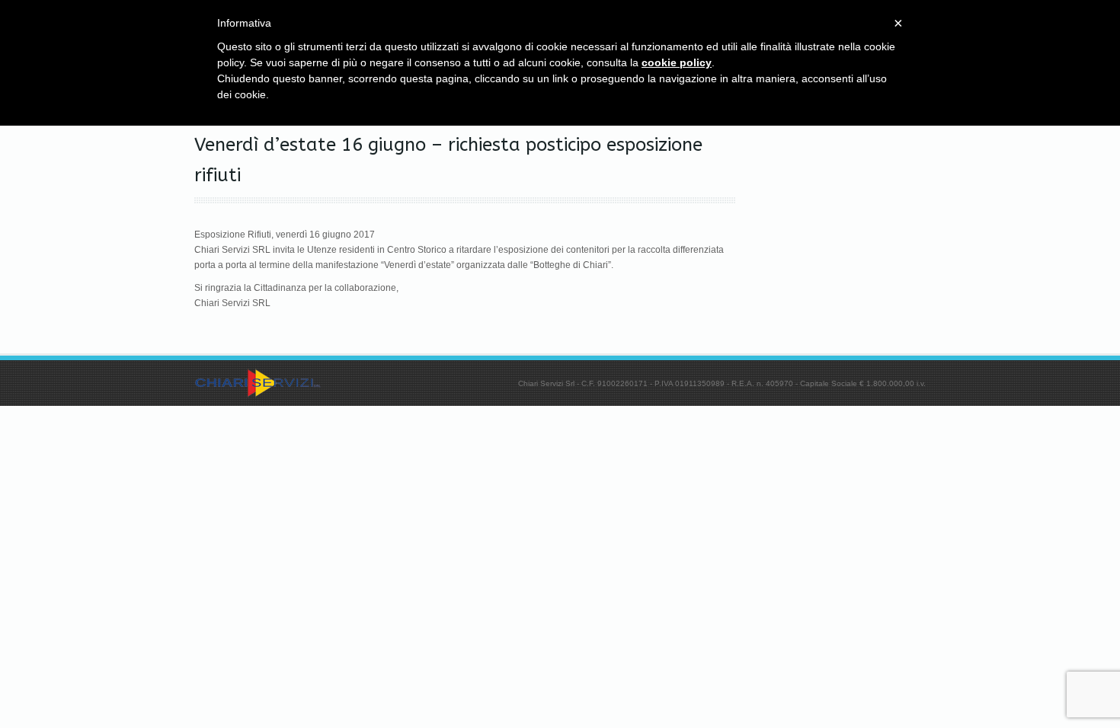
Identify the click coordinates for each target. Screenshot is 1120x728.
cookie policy (677, 62)
